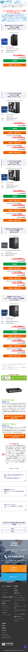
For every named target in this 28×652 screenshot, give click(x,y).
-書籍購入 (16, 604)
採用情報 (4, 628)
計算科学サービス (14, 491)
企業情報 (4, 623)
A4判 (12, 531)
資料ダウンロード (17, 616)
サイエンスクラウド (6, 601)
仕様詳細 (14, 61)
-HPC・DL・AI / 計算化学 (19, 597)
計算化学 (4, 603)
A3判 (12, 529)
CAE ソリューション (13, 506)
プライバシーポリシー (6, 637)
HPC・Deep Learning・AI (10, 5)
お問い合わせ (17, 593)
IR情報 (3, 625)
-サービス (4, 594)
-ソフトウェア (5, 592)
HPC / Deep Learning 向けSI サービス (14, 476)
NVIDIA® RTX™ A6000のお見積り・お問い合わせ (14, 417)
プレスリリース (5, 635)
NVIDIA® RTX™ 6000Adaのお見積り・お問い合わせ (14, 436)
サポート (16, 588)
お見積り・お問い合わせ (14, 65)
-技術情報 (4, 612)
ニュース (4, 632)
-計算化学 (16, 621)
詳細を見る (14, 27)
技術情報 (16, 586)
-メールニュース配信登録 (19, 614)
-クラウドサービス (6, 608)
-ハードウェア (5, 590)
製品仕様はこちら (5, 401)
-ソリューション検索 (6, 614)
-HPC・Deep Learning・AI (19, 618)
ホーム (2, 5)
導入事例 (16, 590)
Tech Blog (4, 630)
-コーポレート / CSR (18, 595)
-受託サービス (5, 605)
